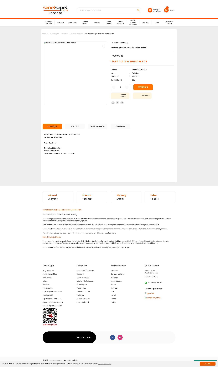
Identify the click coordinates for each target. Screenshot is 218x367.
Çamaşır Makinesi (118, 274)
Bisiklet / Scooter (83, 291)
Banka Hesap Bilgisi (50, 274)
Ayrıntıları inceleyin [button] (104, 364)
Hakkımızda (47, 277)
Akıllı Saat (114, 277)
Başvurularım (48, 288)
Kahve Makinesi (83, 302)
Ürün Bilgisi (52, 126)
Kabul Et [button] (207, 364)
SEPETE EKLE (143, 87)
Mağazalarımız (48, 270)
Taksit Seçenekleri (97, 126)
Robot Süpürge (116, 281)
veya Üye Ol (157, 11)
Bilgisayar (80, 295)
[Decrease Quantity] (113, 87)
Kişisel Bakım (81, 288)
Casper (113, 299)
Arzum (113, 284)
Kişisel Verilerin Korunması (53, 302)
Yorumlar (75, 126)
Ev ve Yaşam (82, 284)
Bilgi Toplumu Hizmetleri (52, 299)
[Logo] (55, 10)
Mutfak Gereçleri (83, 299)
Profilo (113, 302)
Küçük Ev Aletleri (83, 277)
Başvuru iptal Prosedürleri (52, 291)
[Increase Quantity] (126, 87)
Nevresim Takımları (139, 69)
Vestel (113, 295)
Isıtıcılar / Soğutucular (85, 281)
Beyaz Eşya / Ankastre (85, 270)
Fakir (112, 291)
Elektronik (80, 274)
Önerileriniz (120, 126)
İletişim (45, 281)
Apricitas (135, 73)
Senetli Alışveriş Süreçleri (52, 306)
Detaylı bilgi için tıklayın (52, 237)
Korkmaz (114, 288)
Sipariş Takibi (48, 295)
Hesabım (46, 284)
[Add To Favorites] (104, 46)
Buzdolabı (114, 270)
